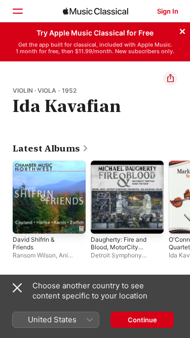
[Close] (182, 29)
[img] (95, 11)
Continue (142, 320)
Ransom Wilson (34, 255)
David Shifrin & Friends (34, 243)
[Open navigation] (17, 11)
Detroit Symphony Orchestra (116, 259)
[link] (51, 148)
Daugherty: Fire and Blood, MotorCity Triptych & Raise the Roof (119, 251)
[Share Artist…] (170, 78)
